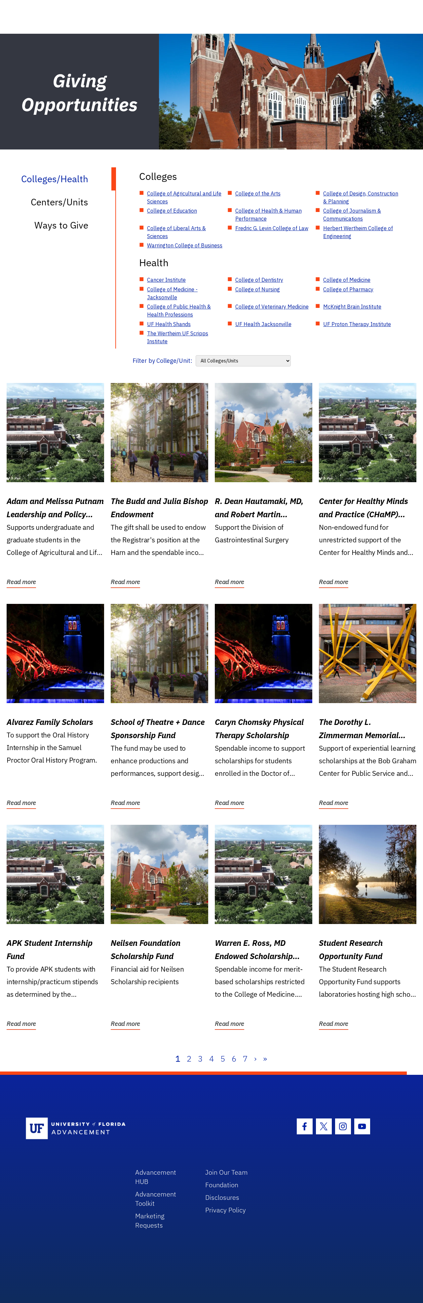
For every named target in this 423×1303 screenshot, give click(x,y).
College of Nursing (257, 289)
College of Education (172, 210)
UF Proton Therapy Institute (357, 324)
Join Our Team (226, 1172)
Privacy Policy (225, 1209)
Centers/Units (59, 202)
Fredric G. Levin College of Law (271, 228)
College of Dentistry (259, 279)
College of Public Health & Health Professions (179, 310)
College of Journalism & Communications (352, 214)
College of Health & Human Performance (268, 214)
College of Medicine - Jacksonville (172, 293)
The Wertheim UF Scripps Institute (177, 337)
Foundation (221, 1184)
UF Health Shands (169, 324)
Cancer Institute (166, 279)
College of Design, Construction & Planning (360, 197)
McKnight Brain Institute (352, 306)
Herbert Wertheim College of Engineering (358, 232)
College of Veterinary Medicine (272, 306)
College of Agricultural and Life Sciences (184, 197)
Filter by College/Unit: (162, 360)
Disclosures (222, 1197)
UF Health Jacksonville (263, 324)
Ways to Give (61, 225)
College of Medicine (346, 279)
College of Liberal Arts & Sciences (176, 232)
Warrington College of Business (184, 245)
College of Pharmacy (348, 289)
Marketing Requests (150, 1220)
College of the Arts (258, 193)
